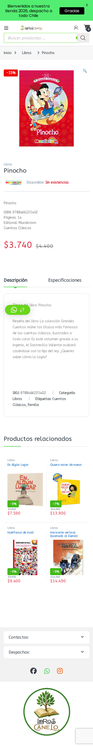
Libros (26, 53)
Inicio (8, 53)
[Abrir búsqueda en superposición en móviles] (46, 38)
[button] (85, 71)
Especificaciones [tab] (64, 280)
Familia (33, 405)
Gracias (71, 11)
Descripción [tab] (15, 280)
